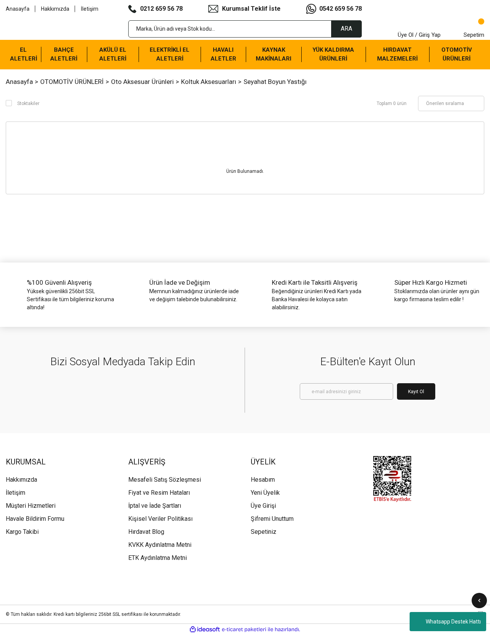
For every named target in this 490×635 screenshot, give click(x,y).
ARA (346, 28)
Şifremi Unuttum (272, 518)
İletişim (89, 9)
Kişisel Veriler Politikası (160, 518)
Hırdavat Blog (146, 531)
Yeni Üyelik (265, 492)
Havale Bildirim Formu (35, 518)
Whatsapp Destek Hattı (453, 622)
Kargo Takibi (22, 531)
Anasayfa (17, 9)
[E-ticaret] (244, 629)
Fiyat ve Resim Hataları (159, 492)
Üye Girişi (263, 505)
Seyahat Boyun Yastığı (275, 81)
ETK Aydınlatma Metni (157, 557)
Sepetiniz (263, 531)
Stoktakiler (28, 103)
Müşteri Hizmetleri (31, 505)
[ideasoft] (204, 629)
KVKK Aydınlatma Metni (159, 544)
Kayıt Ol (416, 391)
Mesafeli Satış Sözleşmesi (164, 479)
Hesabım (263, 479)
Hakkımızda (55, 9)
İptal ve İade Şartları (154, 505)
